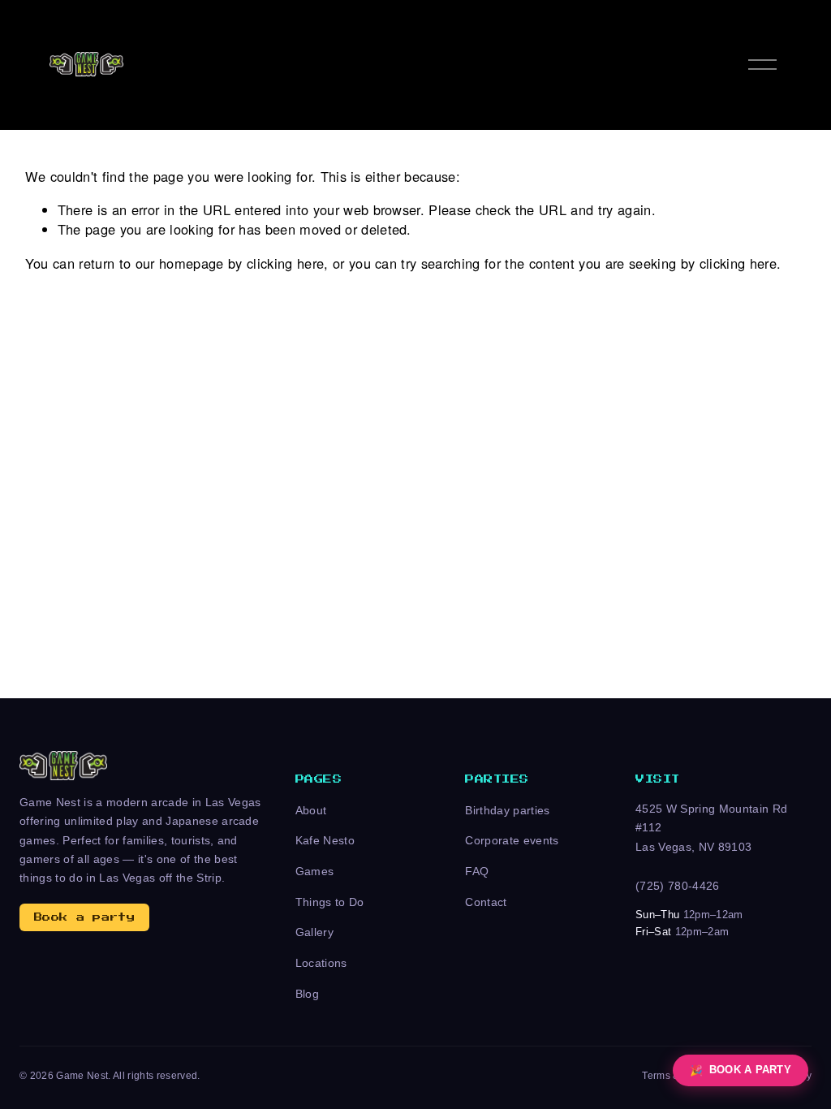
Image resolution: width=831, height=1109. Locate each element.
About (311, 810)
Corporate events (511, 840)
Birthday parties (507, 810)
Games (314, 871)
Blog (307, 993)
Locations (321, 962)
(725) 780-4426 (677, 885)
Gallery (314, 932)
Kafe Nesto (325, 840)
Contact (485, 901)
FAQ (477, 871)
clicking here (285, 263)
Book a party (84, 917)
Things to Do (329, 901)
